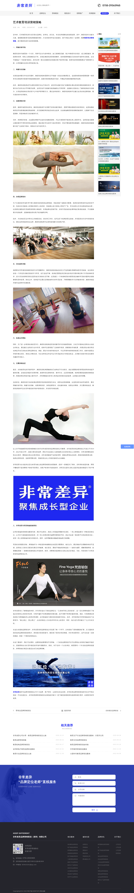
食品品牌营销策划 (103, 856)
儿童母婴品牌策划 (73, 859)
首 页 (31, 13)
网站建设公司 (86, 859)
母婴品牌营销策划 (103, 871)
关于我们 (117, 13)
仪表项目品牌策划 (112, 710)
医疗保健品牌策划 (73, 856)
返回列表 (67, 710)
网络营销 (85, 853)
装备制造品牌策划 (73, 853)
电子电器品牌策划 (73, 847)
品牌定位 (43, 13)
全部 (119, 34)
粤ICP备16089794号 (33, 891)
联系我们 (118, 853)
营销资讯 (105, 13)
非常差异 (16, 692)
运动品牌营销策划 (103, 877)
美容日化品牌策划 (73, 868)
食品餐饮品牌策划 (73, 844)
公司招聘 (118, 850)
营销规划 (55, 13)
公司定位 (118, 844)
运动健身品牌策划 (73, 871)
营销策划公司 (86, 856)
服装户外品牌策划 (73, 862)
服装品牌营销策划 (103, 874)
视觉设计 (67, 13)
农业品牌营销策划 (103, 859)
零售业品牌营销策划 (23, 710)
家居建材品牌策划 (73, 850)
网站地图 (42, 891)
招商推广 (80, 13)
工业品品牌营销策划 (103, 862)
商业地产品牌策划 (73, 874)
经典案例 (92, 13)
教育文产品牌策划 (73, 865)
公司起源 (118, 847)
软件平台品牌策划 (73, 877)
